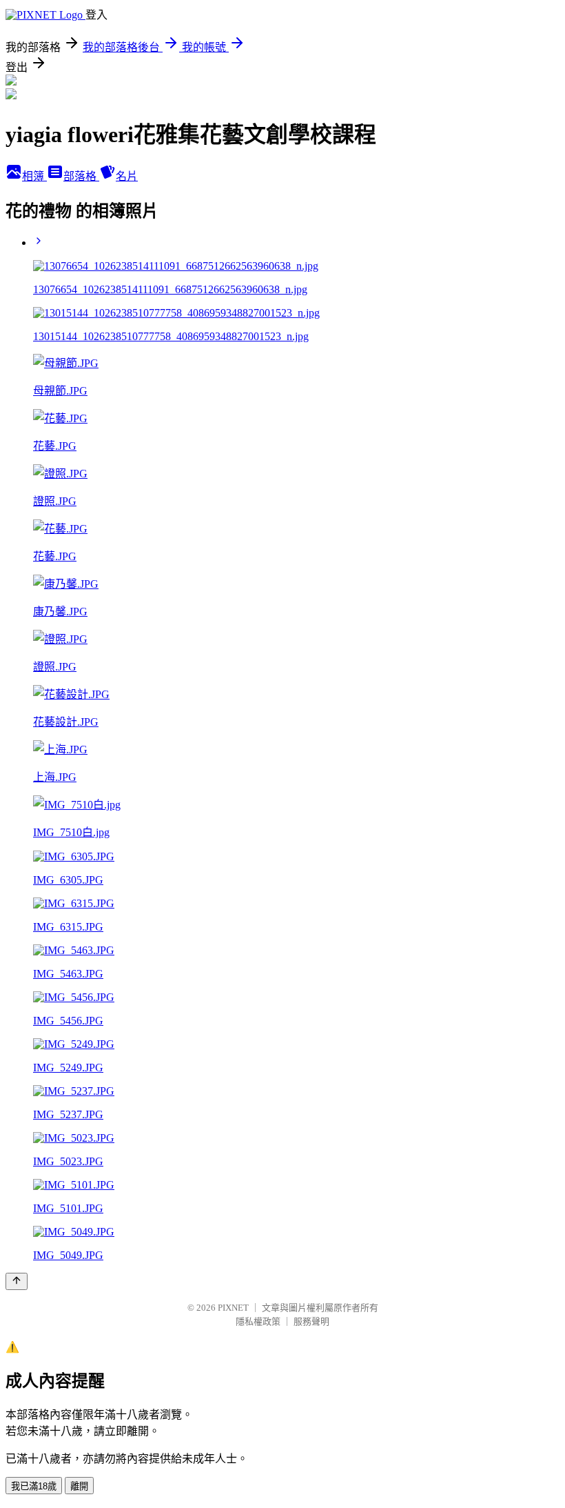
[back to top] (17, 1281)
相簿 (34, 176)
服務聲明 (311, 1321)
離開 (79, 1486)
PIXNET (233, 1307)
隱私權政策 (258, 1321)
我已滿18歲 (33, 1486)
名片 (127, 176)
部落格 (81, 176)
